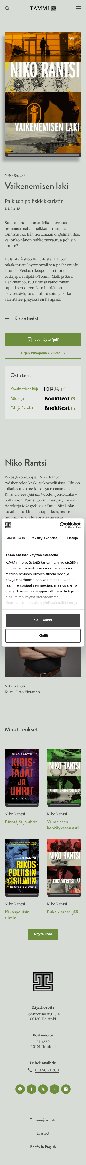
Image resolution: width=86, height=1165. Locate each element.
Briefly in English (43, 1146)
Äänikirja (17, 399)
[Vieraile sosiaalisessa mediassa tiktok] (66, 1089)
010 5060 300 (47, 1070)
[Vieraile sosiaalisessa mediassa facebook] (31, 1089)
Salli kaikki (43, 620)
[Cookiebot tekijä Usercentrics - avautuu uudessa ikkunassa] (61, 525)
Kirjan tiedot (26, 318)
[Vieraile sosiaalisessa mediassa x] (43, 1089)
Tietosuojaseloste (43, 1120)
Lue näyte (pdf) (46, 341)
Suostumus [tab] (15, 538)
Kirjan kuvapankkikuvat (40, 353)
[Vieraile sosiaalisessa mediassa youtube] (54, 1089)
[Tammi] (43, 8)
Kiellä (43, 636)
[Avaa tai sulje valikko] (79, 8)
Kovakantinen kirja (25, 390)
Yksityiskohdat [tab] (44, 538)
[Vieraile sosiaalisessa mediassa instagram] (20, 1089)
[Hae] (7, 8)
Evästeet (43, 1133)
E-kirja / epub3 (22, 409)
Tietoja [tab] (72, 538)
